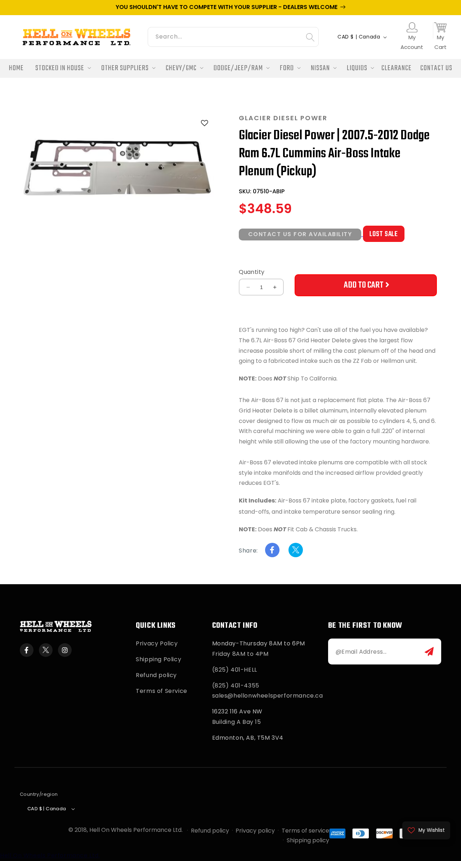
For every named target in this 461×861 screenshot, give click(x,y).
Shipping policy (308, 840)
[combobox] (233, 36)
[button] (61, 68)
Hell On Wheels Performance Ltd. (136, 830)
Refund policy (156, 675)
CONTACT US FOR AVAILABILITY (300, 234)
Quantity (251, 272)
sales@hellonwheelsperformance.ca (267, 695)
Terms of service (305, 830)
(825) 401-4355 (235, 685)
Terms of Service (161, 691)
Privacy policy (255, 830)
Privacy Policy (157, 643)
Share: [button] (248, 550)
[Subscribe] (429, 651)
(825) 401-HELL (234, 670)
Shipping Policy (158, 659)
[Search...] (310, 37)
